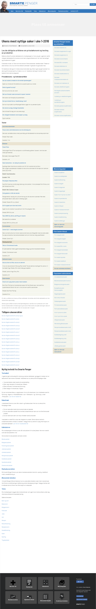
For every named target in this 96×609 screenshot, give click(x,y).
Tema (4, 489)
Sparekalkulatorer (6, 462)
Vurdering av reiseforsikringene (62, 96)
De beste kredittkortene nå (61, 73)
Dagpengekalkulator (59, 294)
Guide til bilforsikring (59, 180)
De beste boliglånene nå (61, 55)
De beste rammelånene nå (61, 83)
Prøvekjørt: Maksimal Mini (9, 181)
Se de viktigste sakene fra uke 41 (10, 352)
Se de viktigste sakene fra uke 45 (10, 338)
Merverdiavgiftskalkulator (61, 323)
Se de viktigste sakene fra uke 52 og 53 (12, 315)
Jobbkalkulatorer (6, 449)
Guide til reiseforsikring (60, 217)
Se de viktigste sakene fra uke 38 (10, 361)
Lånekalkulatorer (6, 452)
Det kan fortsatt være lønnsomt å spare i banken (16, 94)
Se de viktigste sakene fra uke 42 (10, 348)
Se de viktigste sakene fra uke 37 (10, 365)
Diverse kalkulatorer (7, 465)
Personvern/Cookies (82, 599)
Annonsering (80, 596)
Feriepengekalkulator (60, 301)
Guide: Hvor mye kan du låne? (62, 194)
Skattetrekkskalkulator (60, 342)
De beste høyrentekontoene (61, 70)
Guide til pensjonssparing (61, 213)
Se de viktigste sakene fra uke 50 (11, 322)
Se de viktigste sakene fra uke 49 (10, 325)
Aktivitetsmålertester (8, 126)
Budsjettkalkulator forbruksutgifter (59, 289)
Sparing (4, 537)
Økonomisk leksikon (9, 478)
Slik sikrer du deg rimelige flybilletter (13, 108)
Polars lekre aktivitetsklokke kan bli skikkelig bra (16, 130)
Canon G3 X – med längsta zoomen (12, 229)
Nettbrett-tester (7, 259)
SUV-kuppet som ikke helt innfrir (11, 205)
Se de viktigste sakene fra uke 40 (11, 355)
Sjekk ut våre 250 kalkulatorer (59, 350)
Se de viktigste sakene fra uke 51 (10, 319)
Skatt (3, 533)
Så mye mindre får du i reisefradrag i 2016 (14, 101)
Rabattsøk (5, 400)
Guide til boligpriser (59, 187)
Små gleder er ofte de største (11, 193)
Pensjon (4, 520)
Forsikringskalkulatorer (8, 445)
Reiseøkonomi (5, 527)
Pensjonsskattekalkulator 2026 (62, 327)
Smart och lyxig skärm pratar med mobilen (14, 282)
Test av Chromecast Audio (10, 245)
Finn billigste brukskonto (61, 242)
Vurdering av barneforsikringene (59, 101)
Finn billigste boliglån (60, 239)
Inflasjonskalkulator (59, 320)
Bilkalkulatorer (5, 439)
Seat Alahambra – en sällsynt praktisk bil (14, 163)
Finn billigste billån (59, 235)
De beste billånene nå (60, 47)
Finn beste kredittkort (60, 261)
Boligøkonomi (5, 507)
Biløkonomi (5, 504)
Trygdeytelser (5, 540)
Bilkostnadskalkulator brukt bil (62, 280)
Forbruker (4, 510)
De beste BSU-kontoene (61, 62)
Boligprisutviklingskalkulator (61, 284)
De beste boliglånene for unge (62, 51)
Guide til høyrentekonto (60, 198)
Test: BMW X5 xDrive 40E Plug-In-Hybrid (14, 216)
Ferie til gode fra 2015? (9, 87)
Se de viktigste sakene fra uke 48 (10, 329)
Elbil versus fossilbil (59, 297)
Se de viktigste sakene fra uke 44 (10, 342)
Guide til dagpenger (59, 191)
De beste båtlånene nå (60, 66)
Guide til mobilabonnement (61, 209)
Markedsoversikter (8, 469)
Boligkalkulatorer (6, 442)
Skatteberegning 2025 (60, 338)
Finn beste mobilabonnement (62, 264)
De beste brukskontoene (61, 59)
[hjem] (4, 6)
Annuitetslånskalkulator (60, 277)
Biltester (4, 143)
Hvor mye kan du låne (60, 312)
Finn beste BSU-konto (60, 246)
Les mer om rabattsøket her (20, 423)
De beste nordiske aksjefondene (59, 110)
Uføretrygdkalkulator (60, 346)
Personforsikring (6, 523)
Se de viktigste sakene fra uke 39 (10, 358)
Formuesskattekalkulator (61, 308)
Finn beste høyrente (59, 257)
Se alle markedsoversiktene (62, 268)
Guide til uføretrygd (59, 221)
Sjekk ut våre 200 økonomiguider (59, 225)
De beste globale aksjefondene (62, 106)
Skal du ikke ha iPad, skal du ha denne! (13, 262)
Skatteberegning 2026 (60, 334)
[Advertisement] (48, 24)
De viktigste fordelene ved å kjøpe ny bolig (14, 115)
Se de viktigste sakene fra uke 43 (10, 345)
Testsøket (5, 373)
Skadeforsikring (6, 530)
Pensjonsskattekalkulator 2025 (62, 331)
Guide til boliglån (58, 183)
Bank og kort (5, 500)
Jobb (3, 514)
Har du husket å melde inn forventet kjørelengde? (16, 80)
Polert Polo (5, 147)
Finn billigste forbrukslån (61, 253)
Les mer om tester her (15, 396)
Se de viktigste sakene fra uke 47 (10, 332)
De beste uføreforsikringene (61, 87)
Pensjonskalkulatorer (7, 455)
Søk (93, 4)
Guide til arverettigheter (60, 176)
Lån (3, 517)
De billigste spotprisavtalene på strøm (62, 91)
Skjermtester (6, 278)
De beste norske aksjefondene (62, 115)
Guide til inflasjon (58, 206)
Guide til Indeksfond (59, 202)
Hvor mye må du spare (60, 316)
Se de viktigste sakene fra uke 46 (11, 335)
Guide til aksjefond (59, 172)
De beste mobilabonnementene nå (61, 78)
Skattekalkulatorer (6, 459)
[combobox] (81, 4)
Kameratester (6, 226)
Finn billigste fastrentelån (61, 250)
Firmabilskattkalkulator (60, 305)
